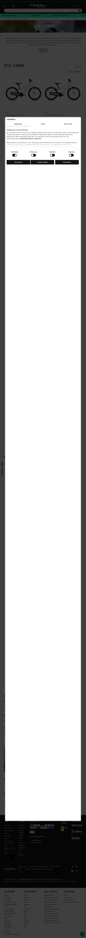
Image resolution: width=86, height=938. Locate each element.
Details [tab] (43, 124)
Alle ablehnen (67, 162)
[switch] (33, 155)
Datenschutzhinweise (27, 138)
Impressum (37, 138)
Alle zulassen (18, 162)
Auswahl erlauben (42, 162)
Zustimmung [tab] (18, 124)
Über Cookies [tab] (68, 124)
